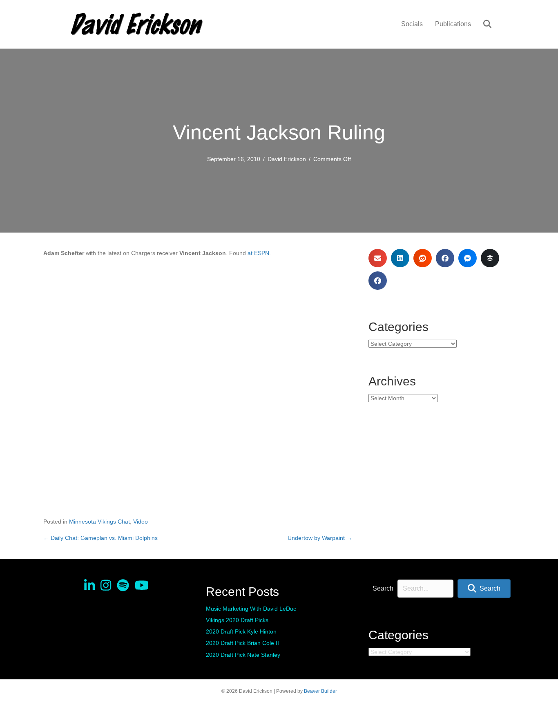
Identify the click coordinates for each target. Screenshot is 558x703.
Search (383, 588)
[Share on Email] (377, 258)
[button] (484, 588)
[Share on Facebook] (445, 258)
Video (140, 521)
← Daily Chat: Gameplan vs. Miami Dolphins (100, 538)
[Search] (482, 24)
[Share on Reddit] (422, 258)
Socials (412, 23)
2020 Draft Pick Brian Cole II (242, 643)
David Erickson (287, 159)
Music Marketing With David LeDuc (251, 608)
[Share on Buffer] (490, 258)
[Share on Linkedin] (400, 258)
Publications (453, 23)
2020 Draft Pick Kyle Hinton (241, 631)
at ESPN (258, 253)
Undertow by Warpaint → (320, 538)
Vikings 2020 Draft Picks (237, 620)
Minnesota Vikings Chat (99, 521)
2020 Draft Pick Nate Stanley (243, 655)
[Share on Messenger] (467, 258)
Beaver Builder (320, 691)
